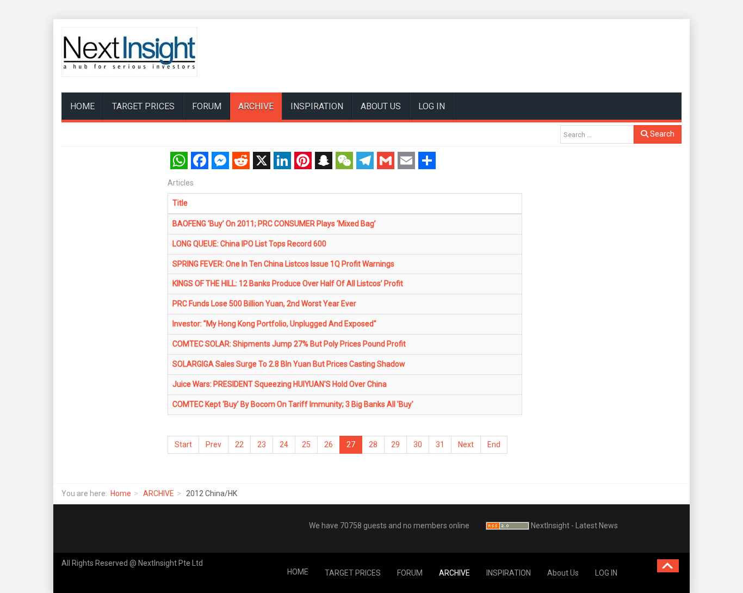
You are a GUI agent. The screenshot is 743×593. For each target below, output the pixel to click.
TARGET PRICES (143, 106)
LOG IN (431, 106)
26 (328, 444)
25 (306, 444)
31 (440, 444)
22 (239, 444)
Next (466, 444)
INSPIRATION (316, 106)
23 (261, 444)
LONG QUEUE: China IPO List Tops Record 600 (249, 243)
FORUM (206, 106)
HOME (82, 106)
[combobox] (597, 134)
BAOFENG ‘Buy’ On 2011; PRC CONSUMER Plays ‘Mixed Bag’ (274, 223)
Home (120, 493)
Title (180, 203)
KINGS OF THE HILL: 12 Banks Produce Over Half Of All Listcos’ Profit (287, 283)
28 (373, 444)
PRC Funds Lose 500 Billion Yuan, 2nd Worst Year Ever (264, 303)
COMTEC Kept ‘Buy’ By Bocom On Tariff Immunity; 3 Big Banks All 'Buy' (292, 404)
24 (284, 444)
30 (417, 444)
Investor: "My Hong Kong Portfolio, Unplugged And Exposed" (274, 323)
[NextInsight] (129, 52)
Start (183, 444)
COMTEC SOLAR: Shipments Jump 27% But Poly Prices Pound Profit (289, 343)
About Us (381, 106)
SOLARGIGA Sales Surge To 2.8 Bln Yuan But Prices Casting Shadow (288, 364)
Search (661, 133)
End (493, 444)
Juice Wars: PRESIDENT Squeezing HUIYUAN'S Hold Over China (279, 384)
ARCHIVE (256, 106)
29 (395, 444)
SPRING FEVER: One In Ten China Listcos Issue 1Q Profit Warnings (283, 264)
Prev (213, 444)
